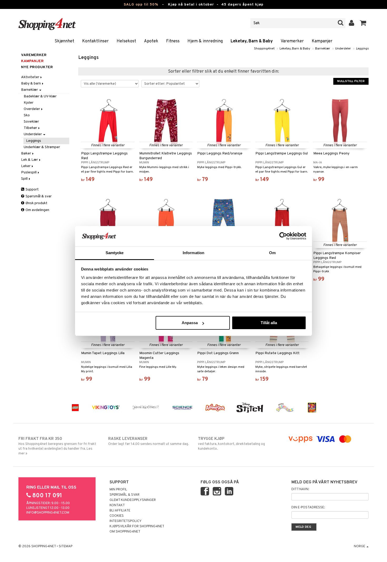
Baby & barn (31, 83)
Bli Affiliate (120, 511)
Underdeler (343, 49)
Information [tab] (193, 252)
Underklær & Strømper (42, 147)
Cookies (117, 516)
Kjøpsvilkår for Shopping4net (137, 526)
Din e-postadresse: (308, 507)
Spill (24, 179)
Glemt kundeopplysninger (133, 500)
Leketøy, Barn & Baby (252, 41)
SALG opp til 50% (141, 4)
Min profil (118, 490)
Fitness (173, 41)
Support (32, 189)
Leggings (362, 49)
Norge (360, 546)
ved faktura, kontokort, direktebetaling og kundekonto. (231, 443)
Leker (26, 166)
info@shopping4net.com (47, 513)
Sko (27, 115)
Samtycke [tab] (115, 252)
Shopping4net (264, 49)
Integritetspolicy (126, 521)
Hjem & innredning (205, 41)
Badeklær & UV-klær (40, 96)
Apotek (151, 41)
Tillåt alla (269, 322)
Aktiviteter (30, 77)
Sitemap (65, 546)
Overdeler (32, 109)
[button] (363, 23)
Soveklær (31, 121)
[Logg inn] (351, 23)
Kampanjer (322, 41)
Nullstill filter (351, 81)
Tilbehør (31, 128)
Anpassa (190, 322)
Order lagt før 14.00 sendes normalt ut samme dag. (148, 441)
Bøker (26, 153)
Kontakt (117, 505)
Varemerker (292, 41)
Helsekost (126, 41)
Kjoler (28, 103)
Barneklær (322, 49)
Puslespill (29, 172)
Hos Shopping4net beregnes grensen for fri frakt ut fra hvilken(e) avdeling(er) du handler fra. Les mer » (57, 446)
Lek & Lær (30, 160)
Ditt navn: (300, 489)
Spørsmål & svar (38, 196)
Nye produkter (37, 67)
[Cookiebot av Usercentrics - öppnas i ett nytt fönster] (283, 236)
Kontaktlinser (95, 41)
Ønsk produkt (36, 203)
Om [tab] (272, 252)
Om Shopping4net (125, 532)
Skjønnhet (64, 41)
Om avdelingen (37, 210)
